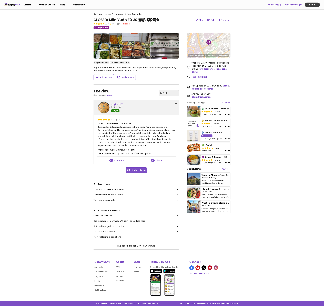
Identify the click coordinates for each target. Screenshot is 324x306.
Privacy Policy (101, 303)
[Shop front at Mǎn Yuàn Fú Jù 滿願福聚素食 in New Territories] (164, 46)
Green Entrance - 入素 (216, 157)
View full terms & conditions (107, 236)
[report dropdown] (175, 103)
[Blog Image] (193, 179)
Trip (213, 20)
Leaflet (191, 56)
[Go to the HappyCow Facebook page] (191, 267)
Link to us (120, 276)
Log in (312, 4)
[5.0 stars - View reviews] (99, 24)
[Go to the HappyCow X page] (203, 267)
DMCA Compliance (131, 303)
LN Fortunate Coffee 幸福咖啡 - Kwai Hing (226, 108)
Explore (27, 4)
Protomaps (199, 56)
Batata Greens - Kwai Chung (220, 120)
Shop (62, 4)
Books (136, 271)
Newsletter (99, 285)
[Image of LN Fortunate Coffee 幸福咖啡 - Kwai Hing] (193, 111)
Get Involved (100, 290)
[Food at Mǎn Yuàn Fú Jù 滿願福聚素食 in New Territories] (108, 46)
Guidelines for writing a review (108, 194)
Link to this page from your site (109, 226)
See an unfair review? (104, 231)
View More (225, 102)
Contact (120, 271)
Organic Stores (47, 4)
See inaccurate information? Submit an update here (119, 221)
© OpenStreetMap (211, 56)
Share (202, 20)
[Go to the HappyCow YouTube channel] (197, 267)
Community (79, 4)
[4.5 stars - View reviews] (207, 160)
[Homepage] (12, 4)
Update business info (202, 88)
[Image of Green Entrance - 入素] (193, 160)
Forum (97, 281)
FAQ (118, 267)
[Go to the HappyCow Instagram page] (216, 267)
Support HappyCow (150, 303)
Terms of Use (115, 303)
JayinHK (110, 95)
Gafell (209, 145)
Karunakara (228, 85)
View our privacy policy (105, 200)
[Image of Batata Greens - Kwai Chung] (193, 123)
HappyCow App (160, 262)
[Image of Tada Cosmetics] (193, 135)
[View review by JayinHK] (104, 107)
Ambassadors (101, 271)
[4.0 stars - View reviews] (207, 123)
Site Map (120, 280)
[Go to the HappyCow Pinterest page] (210, 267)
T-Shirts (137, 267)
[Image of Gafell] (194, 148)
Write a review (207, 136)
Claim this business (103, 215)
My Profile (99, 267)
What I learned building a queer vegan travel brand (227, 203)
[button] (208, 43)
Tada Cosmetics (213, 132)
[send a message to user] (122, 104)
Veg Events (99, 276)
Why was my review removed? (109, 189)
